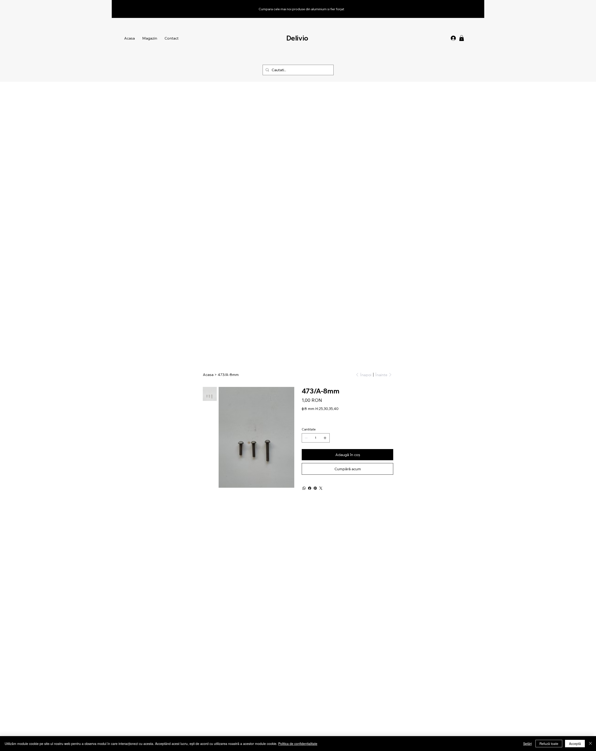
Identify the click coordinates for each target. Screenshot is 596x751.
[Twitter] (320, 488)
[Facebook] (309, 488)
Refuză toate (548, 743)
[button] (461, 38)
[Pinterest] (315, 488)
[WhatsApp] (304, 488)
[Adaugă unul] (325, 438)
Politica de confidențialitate (297, 743)
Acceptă (575, 743)
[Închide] (590, 743)
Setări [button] (527, 743)
